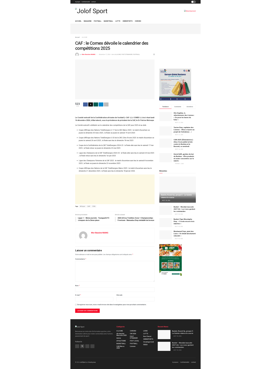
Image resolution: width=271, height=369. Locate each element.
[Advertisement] (135, 28)
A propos (77, 2)
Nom (77, 286)
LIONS (145, 331)
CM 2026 (133, 333)
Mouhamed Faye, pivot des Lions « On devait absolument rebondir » (185, 233)
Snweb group (92, 362)
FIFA (94, 206)
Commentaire (80, 259)
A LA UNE (84, 37)
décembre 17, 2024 (104, 54)
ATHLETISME (121, 341)
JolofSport (83, 362)
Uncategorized (148, 342)
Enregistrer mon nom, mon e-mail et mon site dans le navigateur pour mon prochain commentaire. (111, 304)
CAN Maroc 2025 (120, 347)
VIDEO (145, 344)
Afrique (82, 206)
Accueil (78, 21)
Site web (119, 295)
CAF (88, 206)
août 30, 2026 (166, 200)
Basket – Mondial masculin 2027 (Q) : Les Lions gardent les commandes (184, 209)
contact (93, 2)
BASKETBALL (108, 21)
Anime (118, 338)
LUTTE (117, 21)
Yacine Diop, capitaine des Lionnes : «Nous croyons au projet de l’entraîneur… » (184, 129)
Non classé (147, 336)
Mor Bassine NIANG (88, 54)
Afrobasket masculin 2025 (121, 334)
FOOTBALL (97, 21)
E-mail (78, 295)
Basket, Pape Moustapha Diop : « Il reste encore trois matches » (184, 221)
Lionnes (133, 346)
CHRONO (138, 21)
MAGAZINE (87, 21)
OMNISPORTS (128, 21)
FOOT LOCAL (134, 341)
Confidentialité (86, 2)
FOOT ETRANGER (126, 54)
